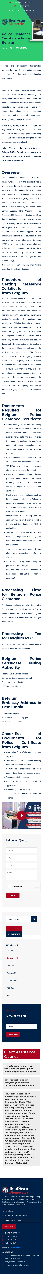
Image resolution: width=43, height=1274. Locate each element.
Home (4, 48)
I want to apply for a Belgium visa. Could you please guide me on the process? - (20, 1069)
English (29, 10)
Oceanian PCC (12, 980)
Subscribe (13, 1034)
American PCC (12, 973)
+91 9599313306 (20, 48)
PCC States (11, 988)
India (8, 995)
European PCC (12, 958)
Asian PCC (11, 950)
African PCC (11, 965)
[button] (38, 22)
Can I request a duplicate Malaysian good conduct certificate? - (19, 1083)
